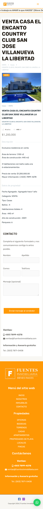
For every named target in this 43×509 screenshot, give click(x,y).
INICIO (21, 395)
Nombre (7, 255)
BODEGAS (21, 424)
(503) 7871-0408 (15, 350)
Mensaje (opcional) (12, 281)
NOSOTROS (21, 399)
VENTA (4, 65)
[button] (37, 502)
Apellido (25, 255)
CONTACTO (21, 406)
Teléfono (26, 268)
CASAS (21, 431)
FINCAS (21, 446)
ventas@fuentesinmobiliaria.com (20, 338)
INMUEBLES (21, 403)
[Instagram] (23, 499)
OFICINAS (21, 420)
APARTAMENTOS (21, 435)
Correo (6, 268)
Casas (12, 65)
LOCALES (21, 443)
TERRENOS (21, 427)
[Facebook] (19, 499)
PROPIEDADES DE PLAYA (21, 439)
